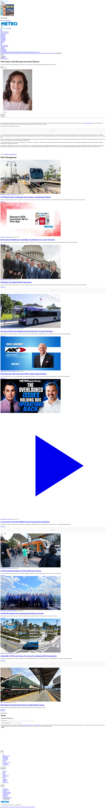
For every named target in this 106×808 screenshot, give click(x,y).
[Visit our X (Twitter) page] (3, 715)
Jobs (22, 52)
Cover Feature (5, 1)
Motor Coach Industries (88, 123)
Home (1, 58)
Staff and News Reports (11, 194)
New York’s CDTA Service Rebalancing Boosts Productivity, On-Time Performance (26, 331)
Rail (1, 43)
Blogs (8, 52)
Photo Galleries (14, 52)
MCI (4, 154)
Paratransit (2, 40)
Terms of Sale (14, 806)
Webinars (24, 52)
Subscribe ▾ (3, 3)
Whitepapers (28, 52)
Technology (2, 47)
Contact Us (38, 53)
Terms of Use (8, 806)
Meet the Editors (8, 53)
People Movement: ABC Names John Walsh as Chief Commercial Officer (23, 374)
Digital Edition (8, 20)
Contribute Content (27, 53)
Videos (10, 52)
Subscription (2, 53)
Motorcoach (2, 36)
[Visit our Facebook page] (1, 715)
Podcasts (19, 52)
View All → (2, 710)
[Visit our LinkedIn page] (2, 715)
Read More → (3, 201)
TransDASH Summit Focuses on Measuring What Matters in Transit (22, 613)
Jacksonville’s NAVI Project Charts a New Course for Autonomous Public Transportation (28, 656)
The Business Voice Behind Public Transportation (16, 282)
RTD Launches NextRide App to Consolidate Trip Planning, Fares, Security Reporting (27, 239)
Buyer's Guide (37, 52)
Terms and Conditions (50, 53)
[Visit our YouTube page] (4, 715)
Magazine (2, 52)
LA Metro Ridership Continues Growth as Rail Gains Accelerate (20, 571)
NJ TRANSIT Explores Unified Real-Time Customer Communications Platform (25, 197)
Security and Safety (4, 45)
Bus (1, 29)
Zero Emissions (3, 49)
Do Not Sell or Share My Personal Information (26, 806)
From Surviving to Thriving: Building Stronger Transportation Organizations (25, 522)
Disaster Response (4, 31)
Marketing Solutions (19, 53)
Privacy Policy (43, 53)
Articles (11, 1)
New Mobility (3, 38)
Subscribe (2, 20)
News (9, 1)
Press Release (33, 53)
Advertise (13, 53)
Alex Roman (9, 237)
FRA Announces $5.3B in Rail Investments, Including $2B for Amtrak (22, 705)
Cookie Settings (58, 53)
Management (3, 34)
